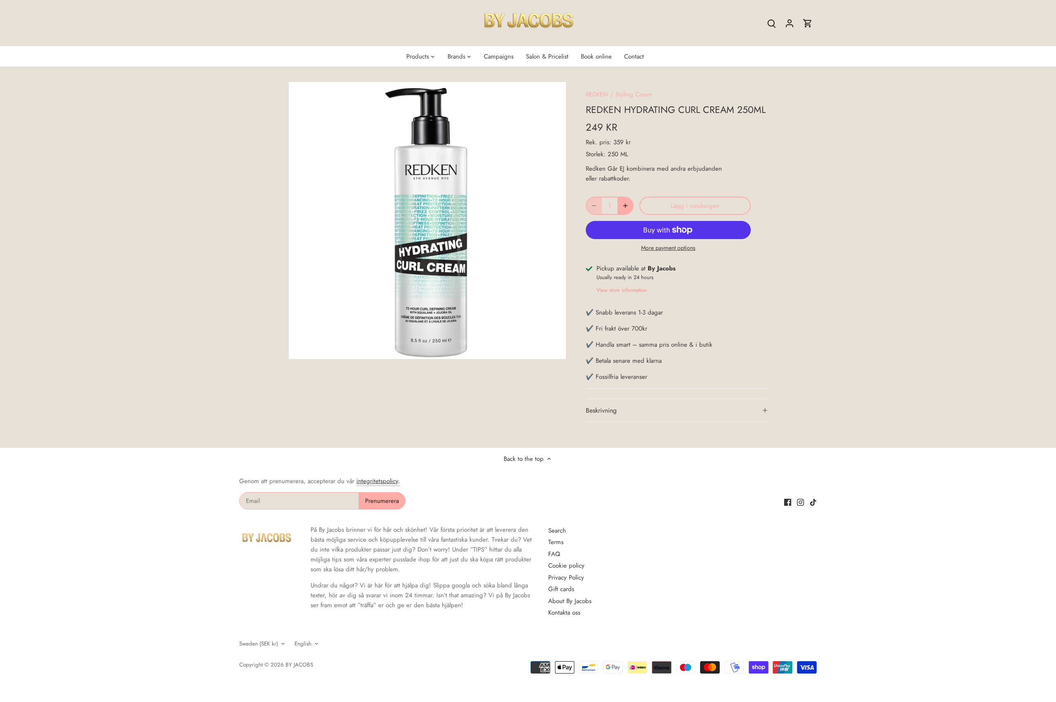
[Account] (789, 23)
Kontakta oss (564, 612)
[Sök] (771, 23)
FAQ (554, 554)
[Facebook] (787, 502)
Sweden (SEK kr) (258, 644)
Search (557, 530)
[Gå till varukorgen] (808, 23)
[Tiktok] (813, 502)
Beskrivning (601, 410)
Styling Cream (634, 94)
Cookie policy (566, 565)
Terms (555, 542)
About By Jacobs (570, 601)
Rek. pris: (598, 142)
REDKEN (597, 94)
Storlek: (596, 154)
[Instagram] (800, 502)
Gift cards (561, 589)
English (303, 644)
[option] (427, 220)
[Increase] (625, 205)
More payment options (668, 248)
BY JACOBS (299, 665)
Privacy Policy (566, 577)
